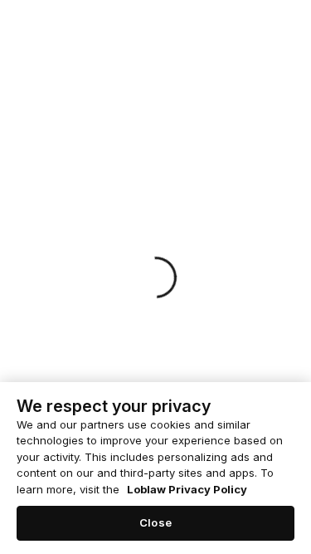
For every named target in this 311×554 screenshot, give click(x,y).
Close (155, 522)
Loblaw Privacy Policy (187, 489)
